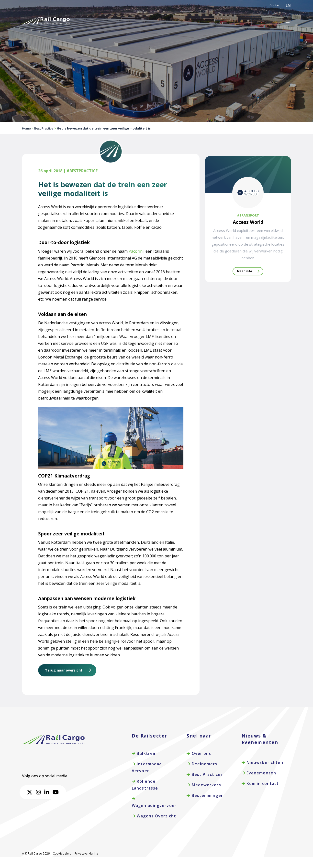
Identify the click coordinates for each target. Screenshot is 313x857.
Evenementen (260, 773)
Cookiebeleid (62, 853)
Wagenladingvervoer (154, 805)
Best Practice (43, 128)
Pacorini (136, 251)
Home (26, 128)
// (23, 853)
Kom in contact (262, 783)
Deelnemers (203, 764)
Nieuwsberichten (264, 762)
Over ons (200, 753)
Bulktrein (146, 753)
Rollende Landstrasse (145, 785)
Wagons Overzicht (155, 816)
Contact (275, 5)
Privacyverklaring (86, 853)
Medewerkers (205, 785)
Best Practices (206, 774)
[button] (288, 20)
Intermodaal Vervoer (147, 767)
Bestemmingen (207, 795)
